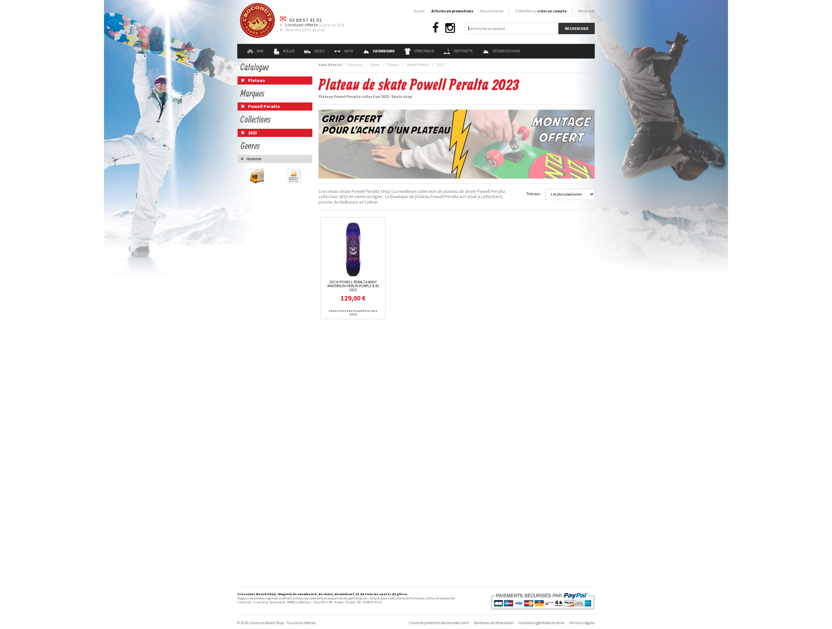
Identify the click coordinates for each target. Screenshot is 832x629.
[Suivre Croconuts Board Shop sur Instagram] (450, 28)
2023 (440, 64)
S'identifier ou (541, 10)
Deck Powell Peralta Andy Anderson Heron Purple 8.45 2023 (353, 285)
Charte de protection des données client (439, 622)
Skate (348, 51)
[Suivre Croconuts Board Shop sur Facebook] (435, 28)
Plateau (393, 64)
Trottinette (463, 51)
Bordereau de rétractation (494, 622)
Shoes (319, 51)
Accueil (419, 10)
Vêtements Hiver (506, 51)
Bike (260, 51)
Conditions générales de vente (541, 622)
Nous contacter (491, 10)
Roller (288, 51)
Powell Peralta (418, 64)
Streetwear (424, 51)
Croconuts (355, 64)
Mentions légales (582, 622)
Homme (254, 159)
